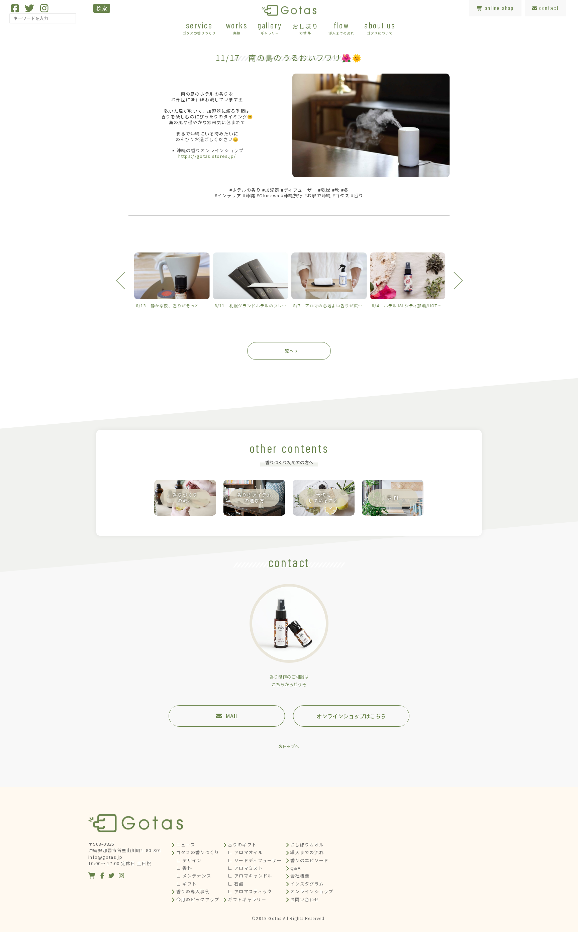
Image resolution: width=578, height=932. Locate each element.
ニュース (185, 844)
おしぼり (305, 28)
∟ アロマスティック (250, 891)
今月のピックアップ (197, 899)
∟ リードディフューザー (255, 860)
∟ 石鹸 (236, 884)
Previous (124, 280)
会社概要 (299, 875)
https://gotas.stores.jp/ (207, 156)
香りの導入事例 (193, 891)
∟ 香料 (184, 868)
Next (454, 280)
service (199, 27)
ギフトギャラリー (247, 899)
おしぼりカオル (307, 844)
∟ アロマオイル (245, 852)
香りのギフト (242, 844)
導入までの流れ (307, 852)
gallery (270, 27)
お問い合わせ (304, 899)
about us (379, 27)
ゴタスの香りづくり (197, 852)
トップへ (290, 746)
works (237, 27)
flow (341, 27)
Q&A (295, 868)
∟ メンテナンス (193, 875)
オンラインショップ (311, 891)
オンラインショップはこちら (351, 716)
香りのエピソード (309, 860)
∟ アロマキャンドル (250, 875)
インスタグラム (307, 884)
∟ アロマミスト (245, 868)
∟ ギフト (186, 884)
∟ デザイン (189, 860)
